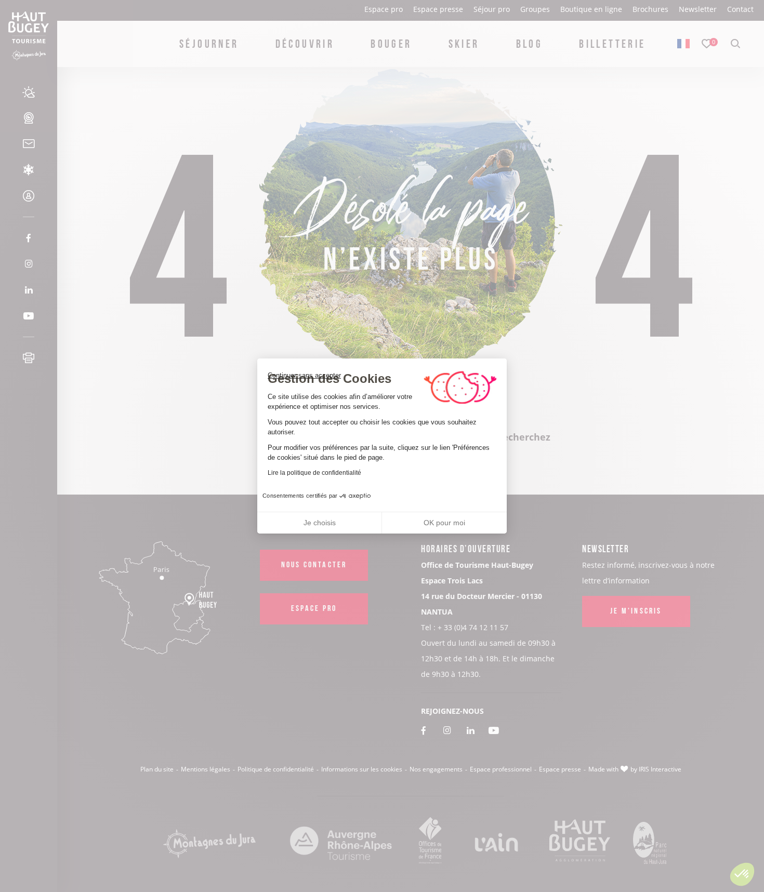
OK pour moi (444, 522)
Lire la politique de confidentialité (314, 472)
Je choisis (320, 522)
